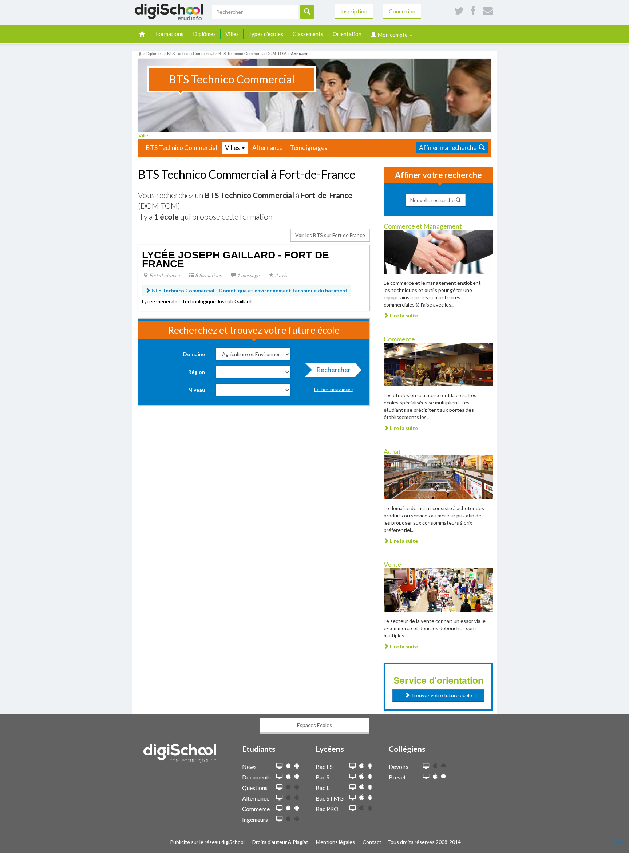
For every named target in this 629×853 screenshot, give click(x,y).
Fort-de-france (164, 275)
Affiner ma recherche (449, 147)
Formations (169, 34)
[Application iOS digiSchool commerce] (288, 808)
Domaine (194, 354)
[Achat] (438, 477)
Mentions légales (335, 842)
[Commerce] (438, 364)
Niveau (196, 390)
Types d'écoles (265, 34)
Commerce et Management (423, 226)
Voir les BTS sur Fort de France (330, 235)
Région (196, 372)
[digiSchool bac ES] (352, 766)
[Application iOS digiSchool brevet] (435, 776)
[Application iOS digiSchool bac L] (361, 786)
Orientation (347, 34)
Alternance (267, 147)
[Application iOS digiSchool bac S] (361, 776)
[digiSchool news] (279, 766)
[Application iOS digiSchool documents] (288, 776)
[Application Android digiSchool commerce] (297, 808)
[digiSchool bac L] (352, 787)
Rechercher (333, 370)
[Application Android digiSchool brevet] (443, 776)
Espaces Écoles (314, 725)
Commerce (399, 339)
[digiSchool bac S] (352, 776)
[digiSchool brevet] (426, 776)
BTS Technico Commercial (181, 147)
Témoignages (308, 147)
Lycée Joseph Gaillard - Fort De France (235, 259)
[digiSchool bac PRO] (352, 808)
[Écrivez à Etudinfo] (488, 11)
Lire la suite (403, 315)
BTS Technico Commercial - (249, 290)
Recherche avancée (333, 389)
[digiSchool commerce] (279, 808)
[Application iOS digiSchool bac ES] (361, 765)
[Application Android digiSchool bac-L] (370, 786)
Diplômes (204, 34)
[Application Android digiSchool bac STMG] (370, 797)
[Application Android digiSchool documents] (297, 776)
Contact (372, 842)
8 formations (208, 275)
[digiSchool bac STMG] (352, 797)
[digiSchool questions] (279, 787)
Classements (308, 34)
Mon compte (392, 34)
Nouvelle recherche (433, 200)
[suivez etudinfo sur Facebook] (473, 11)
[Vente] (438, 590)
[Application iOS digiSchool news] (288, 765)
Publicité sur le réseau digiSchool (207, 842)
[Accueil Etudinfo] (140, 53)
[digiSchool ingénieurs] (279, 819)
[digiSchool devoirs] (426, 766)
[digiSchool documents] (279, 776)
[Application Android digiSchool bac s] (370, 776)
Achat (392, 451)
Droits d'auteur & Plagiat (280, 842)
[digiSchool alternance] (279, 797)
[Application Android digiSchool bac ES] (370, 765)
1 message (248, 275)
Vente (392, 564)
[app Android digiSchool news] (297, 765)
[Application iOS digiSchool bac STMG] (361, 797)
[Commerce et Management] (438, 251)
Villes (232, 34)
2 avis (280, 275)
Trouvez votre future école (441, 695)
